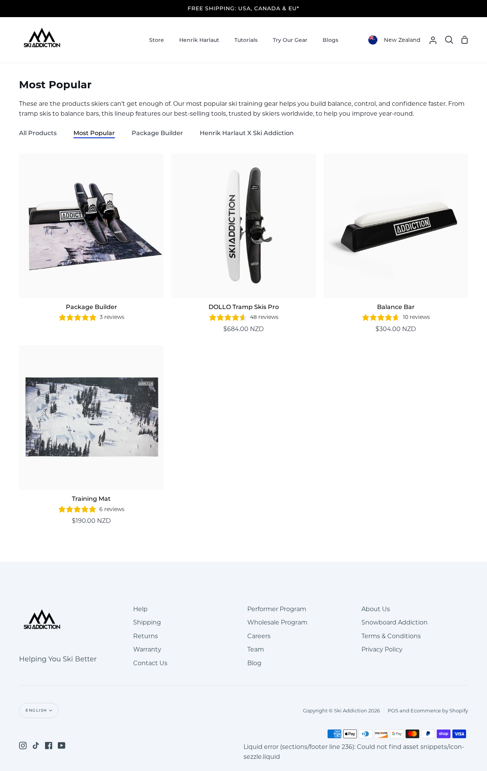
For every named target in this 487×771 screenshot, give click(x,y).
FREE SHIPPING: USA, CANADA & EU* (243, 8)
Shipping (147, 622)
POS (393, 710)
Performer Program (276, 609)
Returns (145, 636)
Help (140, 609)
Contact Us (150, 663)
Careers (259, 636)
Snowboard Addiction (394, 622)
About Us (375, 609)
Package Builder (157, 133)
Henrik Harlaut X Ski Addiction (247, 133)
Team (255, 649)
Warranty (147, 649)
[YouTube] (61, 745)
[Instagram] (23, 745)
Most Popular (94, 133)
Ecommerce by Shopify (439, 710)
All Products (38, 133)
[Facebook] (49, 745)
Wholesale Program (277, 622)
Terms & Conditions (391, 636)
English (36, 710)
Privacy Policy (382, 649)
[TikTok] (36, 745)
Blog (254, 663)
